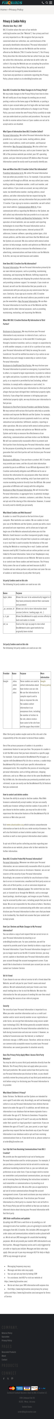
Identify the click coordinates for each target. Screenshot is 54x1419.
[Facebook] (4, 1378)
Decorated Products (9, 1352)
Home (3, 9)
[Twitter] (8, 1378)
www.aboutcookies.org (15, 824)
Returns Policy (7, 1333)
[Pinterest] (12, 1378)
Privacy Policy (7, 1340)
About (4, 1355)
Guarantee (5, 1336)
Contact (4, 1359)
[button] (46, 2)
